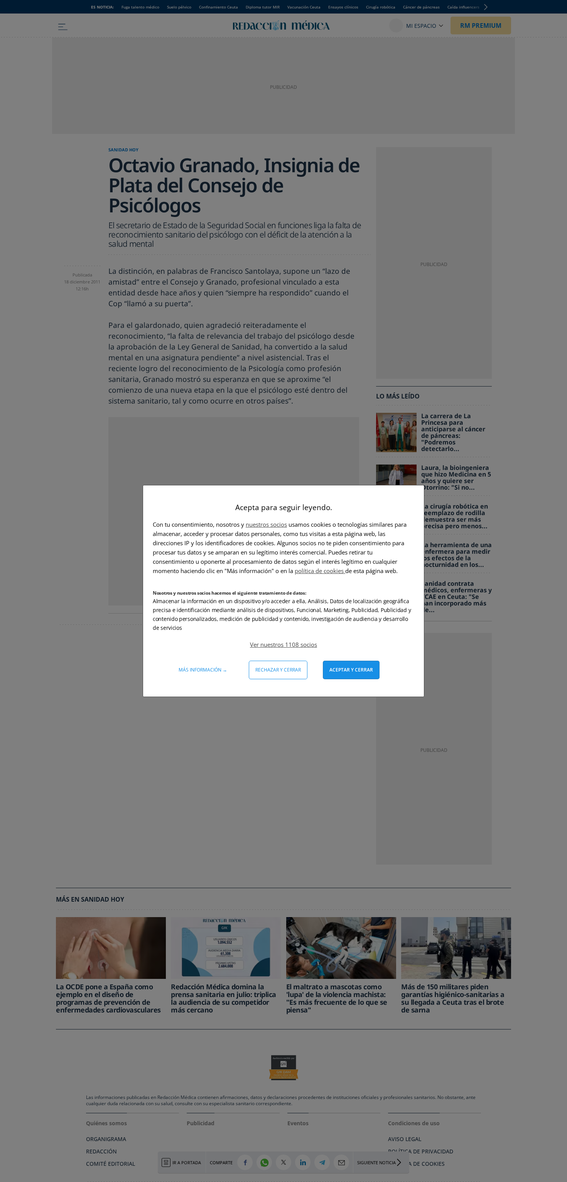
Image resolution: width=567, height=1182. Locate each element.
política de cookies (320, 571)
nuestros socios (266, 524)
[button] (283, 644)
